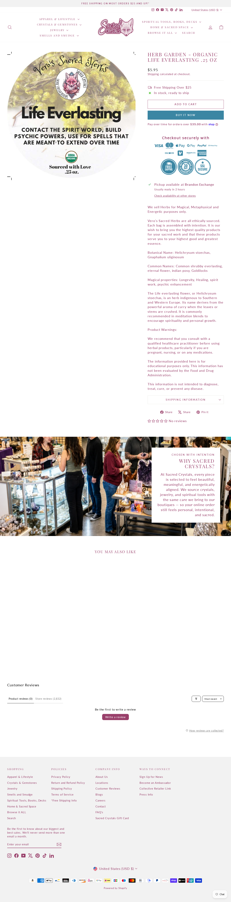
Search (188, 32)
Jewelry (58, 30)
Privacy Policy (60, 776)
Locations (101, 782)
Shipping (153, 74)
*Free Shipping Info (64, 800)
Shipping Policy (61, 788)
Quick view (32, 635)
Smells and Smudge (58, 35)
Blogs (99, 794)
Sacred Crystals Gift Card (112, 818)
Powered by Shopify (115, 888)
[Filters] (196, 699)
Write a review (115, 717)
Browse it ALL (161, 32)
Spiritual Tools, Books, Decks (170, 21)
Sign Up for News (151, 776)
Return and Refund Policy (68, 782)
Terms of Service (62, 794)
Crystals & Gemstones (58, 24)
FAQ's (99, 812)
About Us (101, 776)
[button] (158, 421)
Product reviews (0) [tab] (20, 698)
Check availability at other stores (175, 195)
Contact (100, 806)
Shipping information (186, 399)
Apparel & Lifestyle (58, 19)
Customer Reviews (107, 788)
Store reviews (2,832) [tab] (48, 698)
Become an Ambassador (155, 782)
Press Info (146, 794)
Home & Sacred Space (170, 27)
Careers (100, 800)
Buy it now (186, 115)
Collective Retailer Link (155, 788)
